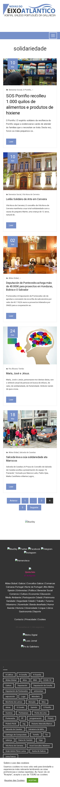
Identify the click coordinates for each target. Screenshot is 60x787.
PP (22, 718)
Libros (50, 608)
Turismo (50, 601)
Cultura (24, 594)
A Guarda (37, 675)
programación (36, 718)
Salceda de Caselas (28, 452)
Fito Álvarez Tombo (16, 369)
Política (32, 590)
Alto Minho (49, 587)
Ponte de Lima (40, 713)
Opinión (11, 590)
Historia (19, 608)
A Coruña (23, 675)
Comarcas (50, 583)
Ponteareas (23, 713)
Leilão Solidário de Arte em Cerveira (26, 199)
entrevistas (38, 691)
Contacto (18, 619)
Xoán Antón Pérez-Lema (16, 751)
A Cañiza (9, 675)
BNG (35, 680)
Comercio (14, 594)
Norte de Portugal (33, 587)
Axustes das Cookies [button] (14, 780)
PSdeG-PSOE (11, 724)
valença (9, 740)
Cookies (42, 619)
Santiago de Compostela (16, 735)
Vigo (41, 740)
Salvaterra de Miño (36, 729)
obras (8, 707)
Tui (46, 735)
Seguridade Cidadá (26, 601)
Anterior (13, 500)
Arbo (25, 680)
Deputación (22, 685)
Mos (44, 702)
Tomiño (36, 735)
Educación (46, 594)
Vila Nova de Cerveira (30, 194)
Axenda (10, 608)
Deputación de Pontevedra (17, 691)
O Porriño (27, 90)
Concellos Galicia (35, 583)
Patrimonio (49, 597)
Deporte (37, 611)
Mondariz (36, 696)
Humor (50, 604)
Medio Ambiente (13, 597)
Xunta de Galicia (39, 751)
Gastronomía (25, 611)
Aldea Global (14, 278)
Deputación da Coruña (42, 685)
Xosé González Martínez (39, 746)
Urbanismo (11, 604)
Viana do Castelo (25, 740)
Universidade (31, 608)
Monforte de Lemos (14, 702)
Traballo (40, 601)
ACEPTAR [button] (32, 780)
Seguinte (34, 507)
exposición (10, 696)
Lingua (42, 608)
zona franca (11, 756)
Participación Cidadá (32, 597)
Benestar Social (15, 90)
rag (24, 724)
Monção (32, 702)
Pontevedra (10, 718)
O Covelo (20, 707)
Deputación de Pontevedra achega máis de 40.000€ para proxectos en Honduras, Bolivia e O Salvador (29, 286)
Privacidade (30, 619)
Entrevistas (21, 590)
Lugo (23, 696)
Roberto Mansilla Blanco (42, 724)
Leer (11, 141)
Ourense (9, 713)
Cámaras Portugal (14, 587)
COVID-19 (47, 680)
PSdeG (50, 718)
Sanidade (10, 601)
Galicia (22, 583)
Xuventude (23, 604)
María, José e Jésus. (18, 373)
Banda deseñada (38, 604)
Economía (34, 594)
